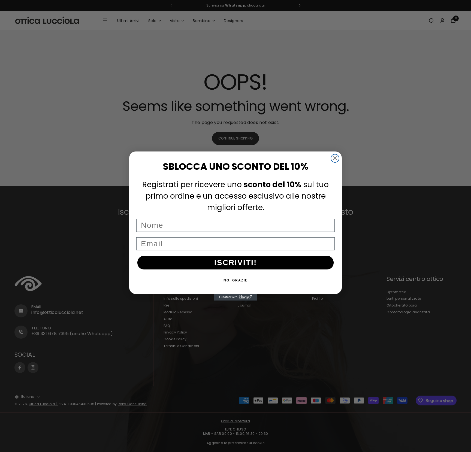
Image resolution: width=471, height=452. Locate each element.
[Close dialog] (335, 158)
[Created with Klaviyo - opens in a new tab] (235, 297)
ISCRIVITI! (235, 262)
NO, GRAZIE (236, 280)
